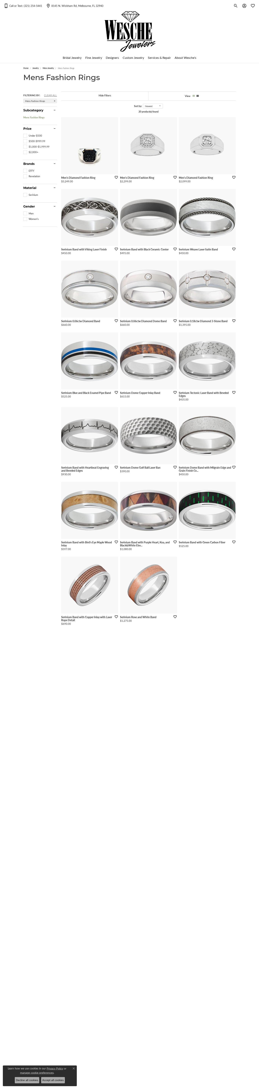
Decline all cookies (27, 1080)
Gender (29, 206)
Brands (29, 163)
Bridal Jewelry (72, 58)
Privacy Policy (55, 1068)
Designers (112, 58)
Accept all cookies (53, 1080)
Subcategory (33, 110)
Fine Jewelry (93, 58)
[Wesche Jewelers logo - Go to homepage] (130, 28)
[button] (23, 5)
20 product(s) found (149, 111)
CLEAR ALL (50, 95)
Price (27, 128)
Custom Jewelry (133, 58)
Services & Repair (159, 58)
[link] (74, 5)
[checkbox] (32, 135)
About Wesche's (185, 58)
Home (25, 68)
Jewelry (35, 68)
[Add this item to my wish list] (115, 177)
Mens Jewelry (48, 68)
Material (29, 187)
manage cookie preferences (37, 1072)
